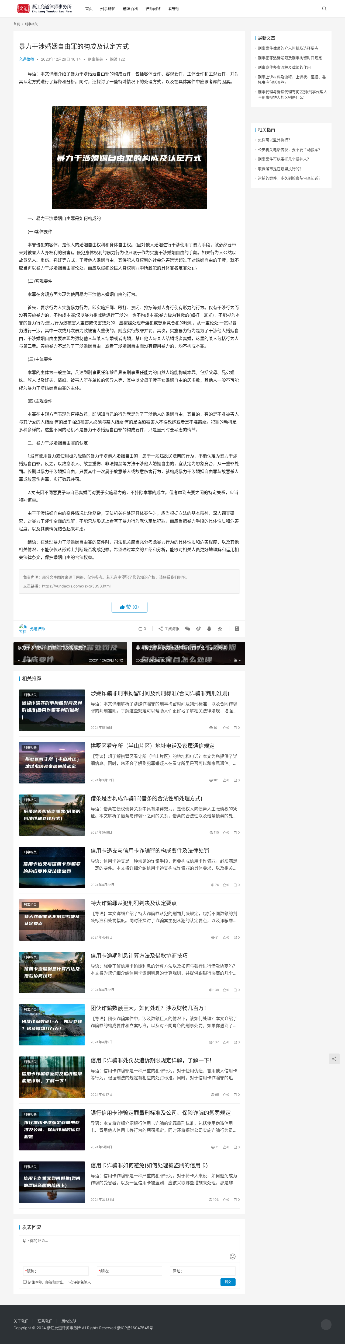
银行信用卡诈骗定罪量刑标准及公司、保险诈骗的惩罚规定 (161, 1113)
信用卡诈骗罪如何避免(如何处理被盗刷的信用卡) (149, 1165)
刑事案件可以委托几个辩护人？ (284, 159)
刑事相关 (95, 59)
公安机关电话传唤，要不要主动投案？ (290, 149)
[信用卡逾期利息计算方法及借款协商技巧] (52, 972)
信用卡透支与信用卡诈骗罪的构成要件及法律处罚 (150, 851)
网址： (178, 1271)
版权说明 (69, 1321)
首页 (89, 8)
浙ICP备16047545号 (135, 1327)
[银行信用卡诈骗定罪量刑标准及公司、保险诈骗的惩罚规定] (52, 1129)
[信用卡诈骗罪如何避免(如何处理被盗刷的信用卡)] (52, 1182)
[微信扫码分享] (187, 629)
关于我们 (21, 1321)
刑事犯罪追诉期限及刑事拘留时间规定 (290, 57)
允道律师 (26, 59)
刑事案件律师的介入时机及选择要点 (288, 48)
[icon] (326, 1324)
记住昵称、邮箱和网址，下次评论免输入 (59, 1282)
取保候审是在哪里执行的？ (280, 168)
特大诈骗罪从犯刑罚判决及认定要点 (134, 903)
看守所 (174, 8)
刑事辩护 (107, 8)
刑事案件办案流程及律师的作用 (284, 67)
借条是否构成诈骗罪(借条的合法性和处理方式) (147, 798)
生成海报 (171, 628)
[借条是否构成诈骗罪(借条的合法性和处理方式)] (52, 815)
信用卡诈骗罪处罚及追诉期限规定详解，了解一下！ (153, 1060)
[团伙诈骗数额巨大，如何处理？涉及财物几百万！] (52, 1025)
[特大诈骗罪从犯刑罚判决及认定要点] (52, 920)
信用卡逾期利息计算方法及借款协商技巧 (139, 956)
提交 (228, 1282)
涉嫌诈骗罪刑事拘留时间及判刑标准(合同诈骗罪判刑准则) (160, 693)
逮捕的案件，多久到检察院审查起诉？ (290, 178)
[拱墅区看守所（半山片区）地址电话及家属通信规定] (52, 762)
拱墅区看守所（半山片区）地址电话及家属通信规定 (153, 746)
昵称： (31, 1271)
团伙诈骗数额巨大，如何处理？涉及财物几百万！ (150, 1008)
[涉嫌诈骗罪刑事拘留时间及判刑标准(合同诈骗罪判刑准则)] (52, 710)
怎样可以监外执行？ (275, 140)
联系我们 (45, 1321)
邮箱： (105, 1271)
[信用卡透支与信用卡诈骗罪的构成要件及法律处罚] (52, 867)
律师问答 (153, 8)
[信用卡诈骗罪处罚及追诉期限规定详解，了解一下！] (52, 1077)
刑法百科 (130, 8)
